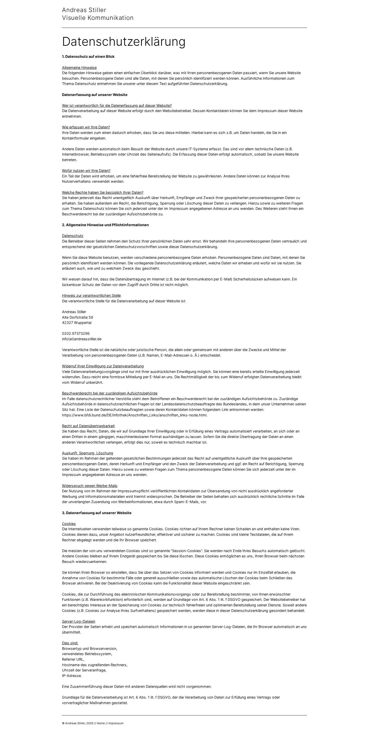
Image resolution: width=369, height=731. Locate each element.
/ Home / (101, 723)
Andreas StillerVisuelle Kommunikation (98, 13)
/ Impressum (115, 723)
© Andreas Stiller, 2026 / (78, 723)
